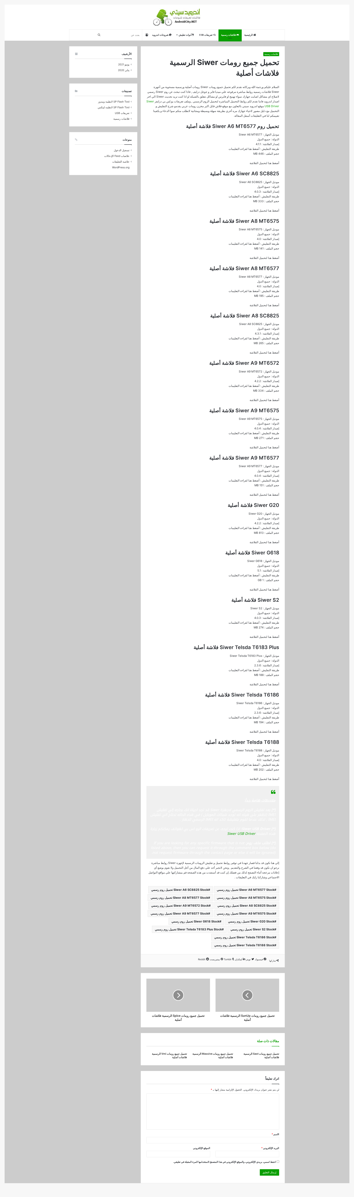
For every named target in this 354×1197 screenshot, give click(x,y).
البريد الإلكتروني (270, 1148)
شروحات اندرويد (160, 35)
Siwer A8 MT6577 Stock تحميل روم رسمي (179, 897)
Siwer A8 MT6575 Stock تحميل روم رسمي (245, 897)
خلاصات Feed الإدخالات (116, 155)
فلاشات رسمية (228, 35)
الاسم (275, 1134)
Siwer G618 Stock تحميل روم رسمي (195, 921)
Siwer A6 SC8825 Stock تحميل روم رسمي (179, 890)
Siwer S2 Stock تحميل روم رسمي (252, 929)
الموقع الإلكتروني (201, 1148)
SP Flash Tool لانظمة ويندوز (113, 101)
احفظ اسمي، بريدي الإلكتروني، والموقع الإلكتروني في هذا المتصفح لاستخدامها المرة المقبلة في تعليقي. (224, 1161)
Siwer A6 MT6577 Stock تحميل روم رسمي (245, 890)
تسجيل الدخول (121, 150)
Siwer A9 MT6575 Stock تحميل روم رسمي (245, 913)
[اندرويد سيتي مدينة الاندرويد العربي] (177, 17)
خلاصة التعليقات (120, 161)
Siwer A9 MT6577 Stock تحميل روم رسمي (179, 913)
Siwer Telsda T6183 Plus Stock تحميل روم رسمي (188, 929)
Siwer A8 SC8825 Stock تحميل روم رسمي (245, 905)
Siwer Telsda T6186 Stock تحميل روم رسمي (244, 937)
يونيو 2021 (123, 64)
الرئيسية (248, 35)
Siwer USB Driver (241, 833)
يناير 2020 (123, 70)
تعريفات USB (206, 35)
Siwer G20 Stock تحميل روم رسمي (251, 921)
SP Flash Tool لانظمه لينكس (113, 107)
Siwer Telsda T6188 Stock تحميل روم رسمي (244, 945)
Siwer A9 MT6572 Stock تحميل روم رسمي (180, 905)
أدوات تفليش (185, 35)
